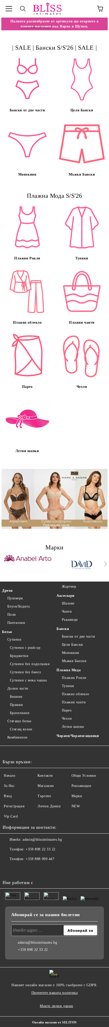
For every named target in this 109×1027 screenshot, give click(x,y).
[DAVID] (81, 565)
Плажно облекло (75, 694)
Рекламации (81, 786)
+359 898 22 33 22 (41, 849)
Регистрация (14, 806)
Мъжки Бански (74, 661)
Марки (76, 796)
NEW (75, 806)
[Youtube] (31, 869)
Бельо (7, 632)
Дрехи (7, 590)
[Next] (104, 564)
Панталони (16, 623)
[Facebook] (9, 869)
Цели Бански (72, 645)
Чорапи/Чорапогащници (78, 736)
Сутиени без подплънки (30, 664)
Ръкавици (70, 620)
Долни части (17, 688)
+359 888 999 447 (40, 859)
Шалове (68, 603)
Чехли (67, 718)
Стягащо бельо (19, 721)
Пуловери (15, 598)
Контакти (45, 776)
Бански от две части (78, 636)
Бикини (16, 697)
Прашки (16, 705)
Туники (68, 686)
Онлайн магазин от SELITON (54, 1022)
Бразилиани (19, 713)
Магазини (46, 786)
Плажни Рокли (74, 678)
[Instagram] (20, 869)
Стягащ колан (21, 729)
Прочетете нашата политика (54, 993)
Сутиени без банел (25, 672)
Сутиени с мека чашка (28, 680)
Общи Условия (83, 776)
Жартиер (69, 586)
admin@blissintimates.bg (42, 839)
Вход (8, 796)
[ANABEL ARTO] (27, 565)
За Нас (9, 786)
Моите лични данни (56, 1006)
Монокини (70, 653)
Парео (66, 710)
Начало (9, 776)
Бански (63, 629)
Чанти (67, 611)
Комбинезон (17, 737)
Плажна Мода (69, 670)
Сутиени (14, 639)
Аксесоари (66, 596)
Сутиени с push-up (25, 648)
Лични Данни (49, 806)
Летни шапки (73, 727)
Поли (11, 614)
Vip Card (11, 816)
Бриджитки (19, 656)
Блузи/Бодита (18, 606)
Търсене (44, 796)
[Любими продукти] (86, 8)
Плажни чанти (74, 702)
